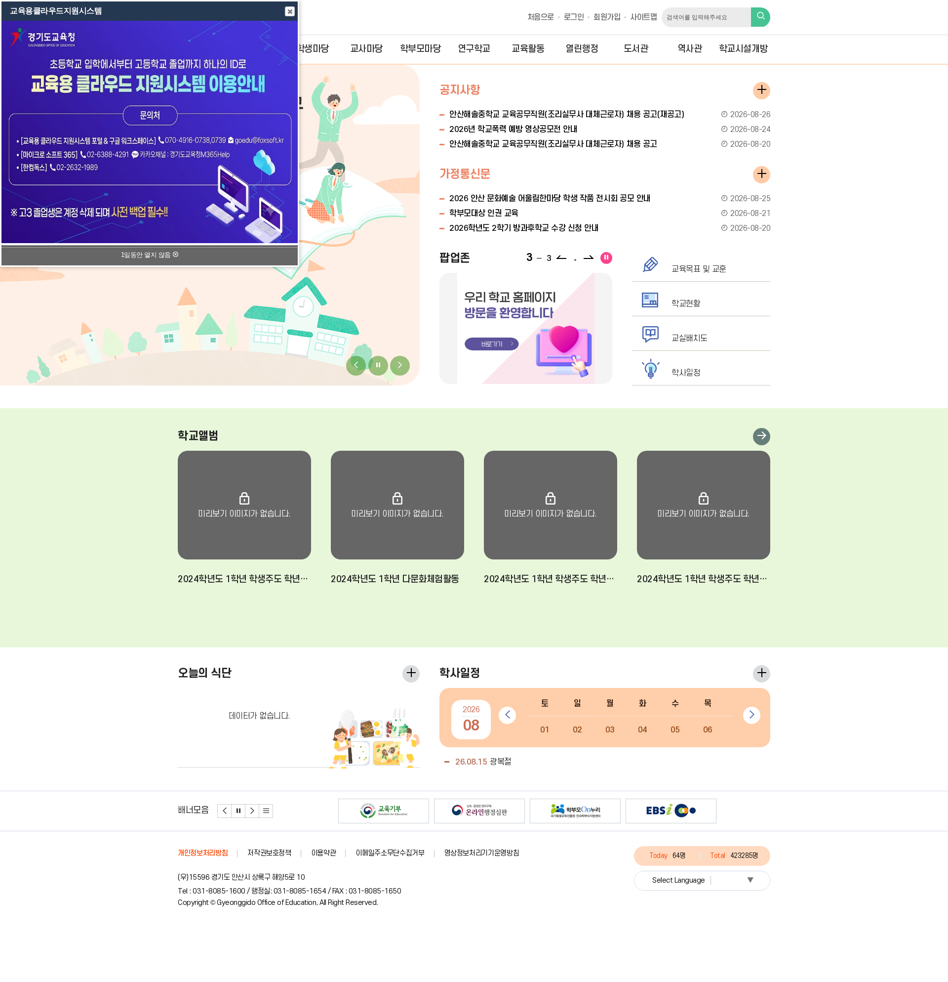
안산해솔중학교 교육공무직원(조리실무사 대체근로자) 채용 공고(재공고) (609, 114)
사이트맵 (643, 17)
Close (290, 11)
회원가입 (606, 17)
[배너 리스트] (266, 811)
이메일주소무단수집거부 (390, 853)
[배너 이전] (225, 811)
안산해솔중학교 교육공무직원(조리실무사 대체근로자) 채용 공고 (609, 144)
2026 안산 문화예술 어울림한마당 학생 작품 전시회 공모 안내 (609, 198)
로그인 (574, 17)
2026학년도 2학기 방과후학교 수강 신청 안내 (609, 228)
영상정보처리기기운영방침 (481, 853)
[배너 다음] (252, 811)
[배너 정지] (238, 811)
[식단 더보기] (411, 674)
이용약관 (323, 853)
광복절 (483, 762)
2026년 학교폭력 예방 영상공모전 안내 (609, 129)
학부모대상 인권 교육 (609, 213)
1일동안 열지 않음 (147, 254)
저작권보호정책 (269, 853)
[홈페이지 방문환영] (525, 328)
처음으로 (540, 17)
